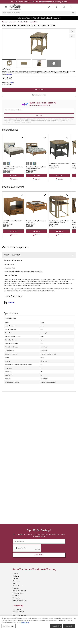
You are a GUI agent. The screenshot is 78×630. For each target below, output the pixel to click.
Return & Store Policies (20, 600)
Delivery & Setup (18, 593)
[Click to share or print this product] (72, 31)
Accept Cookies (56, 626)
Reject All (69, 626)
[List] (48, 7)
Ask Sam (39, 115)
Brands (15, 583)
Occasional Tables (23, 22)
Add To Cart (39, 89)
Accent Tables (34, 22)
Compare (14, 179)
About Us (16, 595)
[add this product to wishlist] (72, 36)
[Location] (56, 7)
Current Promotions (19, 586)
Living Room (12, 22)
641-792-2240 (37, 2)
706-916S (9, 84)
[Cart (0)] (71, 7)
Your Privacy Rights (8, 626)
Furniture (4, 22)
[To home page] (15, 7)
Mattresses (16, 576)
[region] (39, 623)
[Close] (75, 619)
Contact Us (16, 598)
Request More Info (40, 95)
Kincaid (12, 82)
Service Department (19, 590)
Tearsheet (11, 302)
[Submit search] (73, 12)
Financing (16, 588)
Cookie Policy (25, 622)
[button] (5, 7)
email (47, 2)
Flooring (15, 578)
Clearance (16, 581)
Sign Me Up (39, 555)
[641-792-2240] (64, 7)
